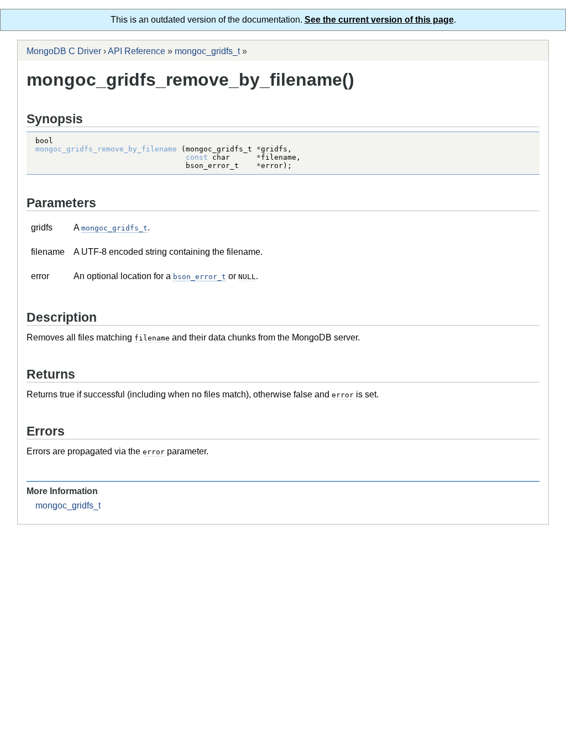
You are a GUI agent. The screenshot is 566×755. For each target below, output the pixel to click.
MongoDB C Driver (64, 51)
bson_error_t (199, 276)
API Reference (136, 51)
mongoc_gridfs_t (207, 51)
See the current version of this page (379, 19)
